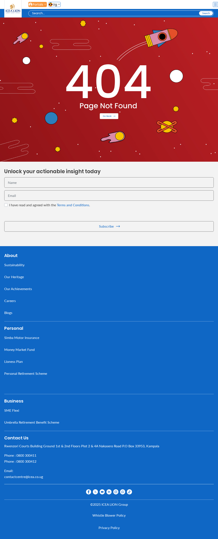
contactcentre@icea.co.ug (23, 476)
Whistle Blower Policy (109, 515)
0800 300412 (26, 461)
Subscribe (106, 226)
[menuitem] (109, 264)
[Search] (206, 13)
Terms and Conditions (73, 205)
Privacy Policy (109, 528)
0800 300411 (26, 455)
